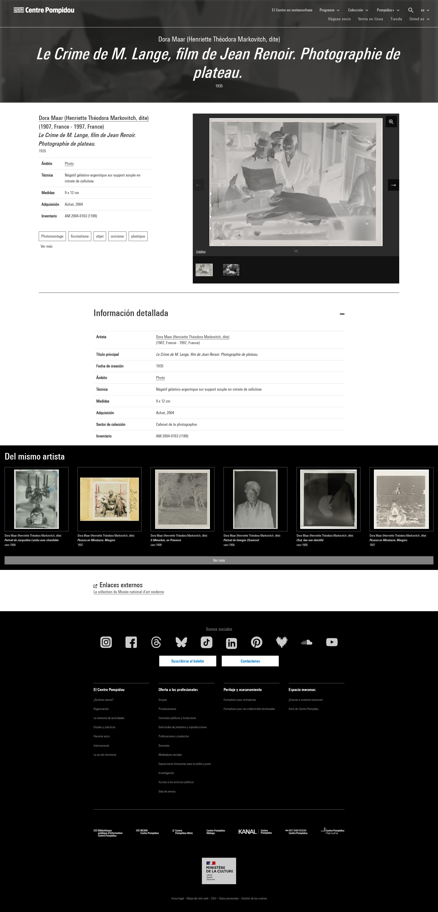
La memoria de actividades (109, 718)
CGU (214, 898)
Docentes (164, 745)
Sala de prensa (167, 791)
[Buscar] (410, 10)
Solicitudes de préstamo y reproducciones (183, 727)
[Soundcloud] (306, 643)
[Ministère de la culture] (219, 871)
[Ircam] (151, 835)
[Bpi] (111, 835)
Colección (356, 10)
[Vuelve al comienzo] (427, 901)
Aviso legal (178, 898)
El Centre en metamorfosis (294, 9)
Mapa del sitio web (198, 898)
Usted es (417, 18)
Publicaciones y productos (174, 736)
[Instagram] (106, 643)
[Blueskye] (181, 643)
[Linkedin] (231, 643)
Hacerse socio (102, 736)
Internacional (101, 745)
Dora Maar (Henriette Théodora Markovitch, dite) (94, 117)
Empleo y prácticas (104, 727)
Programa (327, 10)
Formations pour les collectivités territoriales (249, 709)
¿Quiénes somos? (103, 700)
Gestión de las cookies (254, 898)
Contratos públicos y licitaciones (177, 718)
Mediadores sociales (170, 754)
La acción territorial (105, 754)
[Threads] (156, 643)
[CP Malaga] (219, 835)
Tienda (398, 18)
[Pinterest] (256, 643)
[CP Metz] (186, 835)
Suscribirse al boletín (187, 661)
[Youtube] (331, 643)
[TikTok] (206, 643)
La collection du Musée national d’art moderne (129, 591)
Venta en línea (370, 18)
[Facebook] (131, 643)
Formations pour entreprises (240, 700)
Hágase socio (341, 18)
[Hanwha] (332, 835)
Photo (69, 163)
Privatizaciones (167, 709)
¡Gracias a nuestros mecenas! (306, 700)
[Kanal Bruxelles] (259, 835)
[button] (219, 313)
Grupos (163, 700)
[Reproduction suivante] (393, 185)
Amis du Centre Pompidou (304, 709)
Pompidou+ (386, 10)
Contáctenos (250, 661)
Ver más (219, 560)
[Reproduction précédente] (198, 185)
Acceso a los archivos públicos (176, 782)
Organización (101, 709)
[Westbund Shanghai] (299, 835)
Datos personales (229, 898)
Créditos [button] (201, 251)
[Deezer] (281, 643)
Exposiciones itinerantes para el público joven (185, 764)
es (423, 10)
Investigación (166, 773)
